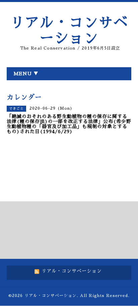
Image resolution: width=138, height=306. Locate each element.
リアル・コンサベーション (50, 296)
